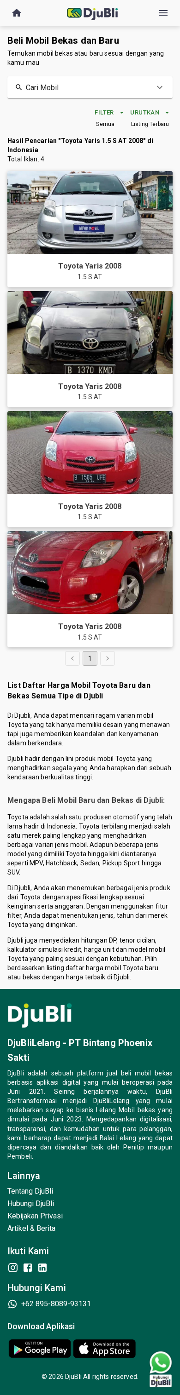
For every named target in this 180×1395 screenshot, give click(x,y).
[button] (90, 87)
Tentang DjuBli (30, 1191)
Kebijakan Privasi (35, 1216)
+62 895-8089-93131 (56, 1303)
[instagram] (12, 1267)
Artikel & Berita (31, 1228)
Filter (104, 112)
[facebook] (27, 1267)
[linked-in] (42, 1267)
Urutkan (144, 112)
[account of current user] (16, 13)
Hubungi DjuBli (30, 1203)
